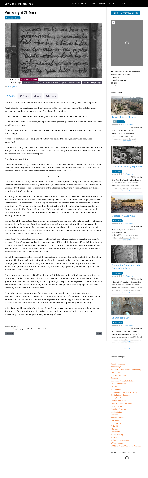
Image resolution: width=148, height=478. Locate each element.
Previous (9, 334)
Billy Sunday (115, 372)
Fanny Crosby (116, 398)
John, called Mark (47, 164)
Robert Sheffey (117, 434)
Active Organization (29, 79)
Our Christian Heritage (19, 3)
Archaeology (116, 367)
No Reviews (128, 124)
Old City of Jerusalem (50, 82)
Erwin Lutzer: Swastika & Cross (124, 392)
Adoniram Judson (118, 364)
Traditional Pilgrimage (92, 82)
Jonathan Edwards (118, 409)
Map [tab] (39, 96)
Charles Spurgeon (118, 375)
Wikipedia (12, 86)
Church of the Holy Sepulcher (127, 166)
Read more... (127, 141)
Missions (114, 415)
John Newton (116, 406)
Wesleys (114, 437)
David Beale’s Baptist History (123, 381)
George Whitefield (118, 401)
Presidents (115, 432)
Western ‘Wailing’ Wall (123, 215)
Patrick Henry (116, 423)
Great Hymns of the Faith (121, 403)
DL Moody (115, 386)
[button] (12, 50)
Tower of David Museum (124, 117)
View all (127, 349)
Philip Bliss (115, 426)
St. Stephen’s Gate (121, 317)
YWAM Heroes (117, 443)
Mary (37, 82)
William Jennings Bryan (120, 440)
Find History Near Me (125, 12)
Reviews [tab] (52, 96)
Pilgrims (114, 429)
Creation (114, 378)
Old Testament (117, 420)
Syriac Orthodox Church (70, 82)
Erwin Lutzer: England (120, 395)
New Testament (117, 417)
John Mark (28, 82)
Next (99, 334)
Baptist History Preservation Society (126, 369)
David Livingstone (118, 384)
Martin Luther (117, 412)
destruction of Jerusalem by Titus (38, 170)
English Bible (116, 389)
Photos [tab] (26, 96)
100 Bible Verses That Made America (126, 446)
